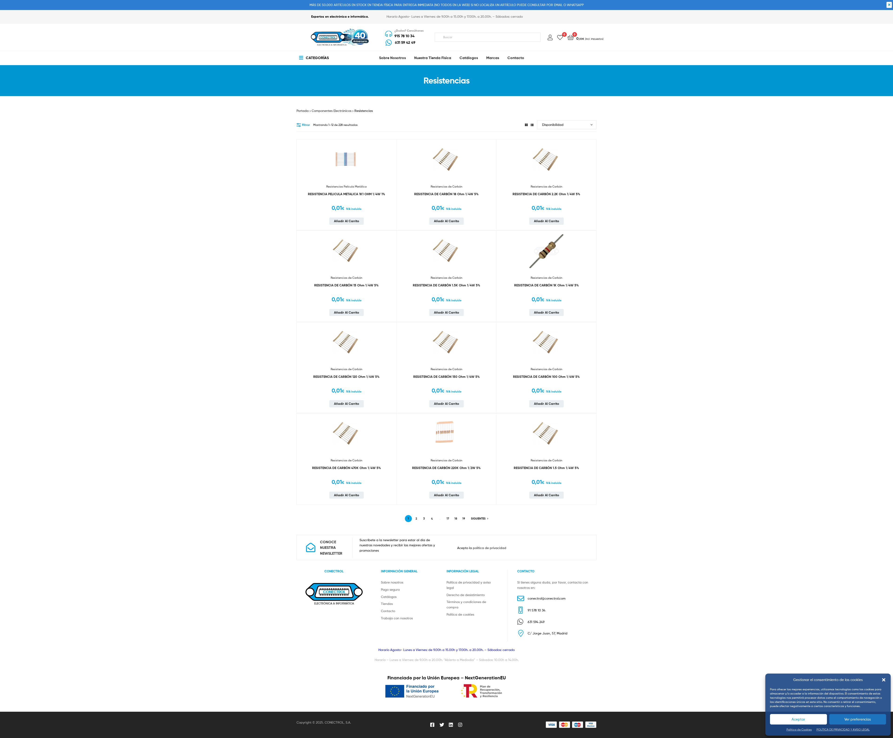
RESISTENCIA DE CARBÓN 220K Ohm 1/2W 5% (446, 468)
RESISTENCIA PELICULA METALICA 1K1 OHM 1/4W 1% (346, 194)
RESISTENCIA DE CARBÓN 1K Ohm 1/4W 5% (546, 285)
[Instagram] (460, 724)
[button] (883, 680)
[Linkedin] (451, 724)
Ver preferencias (857, 719)
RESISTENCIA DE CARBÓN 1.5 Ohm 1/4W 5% (546, 468)
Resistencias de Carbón (446, 186)
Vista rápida (387, 173)
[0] (560, 37)
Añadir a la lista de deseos (387, 150)
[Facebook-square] (432, 724)
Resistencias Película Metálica (346, 186)
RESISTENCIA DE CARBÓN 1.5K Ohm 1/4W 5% (446, 285)
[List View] (532, 125)
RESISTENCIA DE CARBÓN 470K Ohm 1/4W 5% (346, 468)
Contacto (515, 57)
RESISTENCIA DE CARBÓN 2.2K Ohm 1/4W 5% (546, 194)
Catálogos (469, 57)
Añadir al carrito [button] (346, 221)
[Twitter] (442, 724)
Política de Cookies (799, 729)
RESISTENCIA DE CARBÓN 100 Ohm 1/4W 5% (546, 377)
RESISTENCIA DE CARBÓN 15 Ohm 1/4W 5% (346, 285)
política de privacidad (489, 548)
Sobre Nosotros (392, 57)
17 (447, 518)
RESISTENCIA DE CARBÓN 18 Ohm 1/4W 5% (446, 194)
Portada (303, 111)
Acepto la (481, 548)
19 (463, 518)
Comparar (387, 162)
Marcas (492, 57)
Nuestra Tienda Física (432, 57)
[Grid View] (526, 125)
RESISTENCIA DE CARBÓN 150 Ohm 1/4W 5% (446, 377)
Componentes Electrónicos (331, 111)
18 (455, 518)
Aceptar (798, 719)
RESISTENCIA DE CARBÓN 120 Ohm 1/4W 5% (346, 377)
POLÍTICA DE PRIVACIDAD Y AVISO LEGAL (843, 729)
